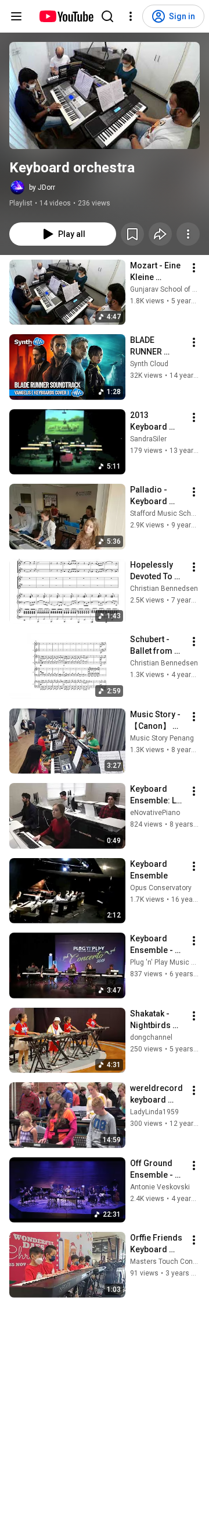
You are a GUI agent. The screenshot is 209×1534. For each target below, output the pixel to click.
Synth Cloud (149, 364)
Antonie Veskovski (160, 1187)
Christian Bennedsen (164, 588)
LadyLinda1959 (154, 1112)
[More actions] (188, 234)
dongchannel (151, 1037)
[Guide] (16, 16)
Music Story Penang (162, 738)
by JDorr (42, 187)
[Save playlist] (132, 234)
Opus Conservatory (161, 888)
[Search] (107, 16)
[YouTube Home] (66, 16)
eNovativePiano (155, 813)
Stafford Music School (165, 513)
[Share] (160, 234)
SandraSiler (148, 439)
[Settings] (131, 16)
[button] (104, 95)
